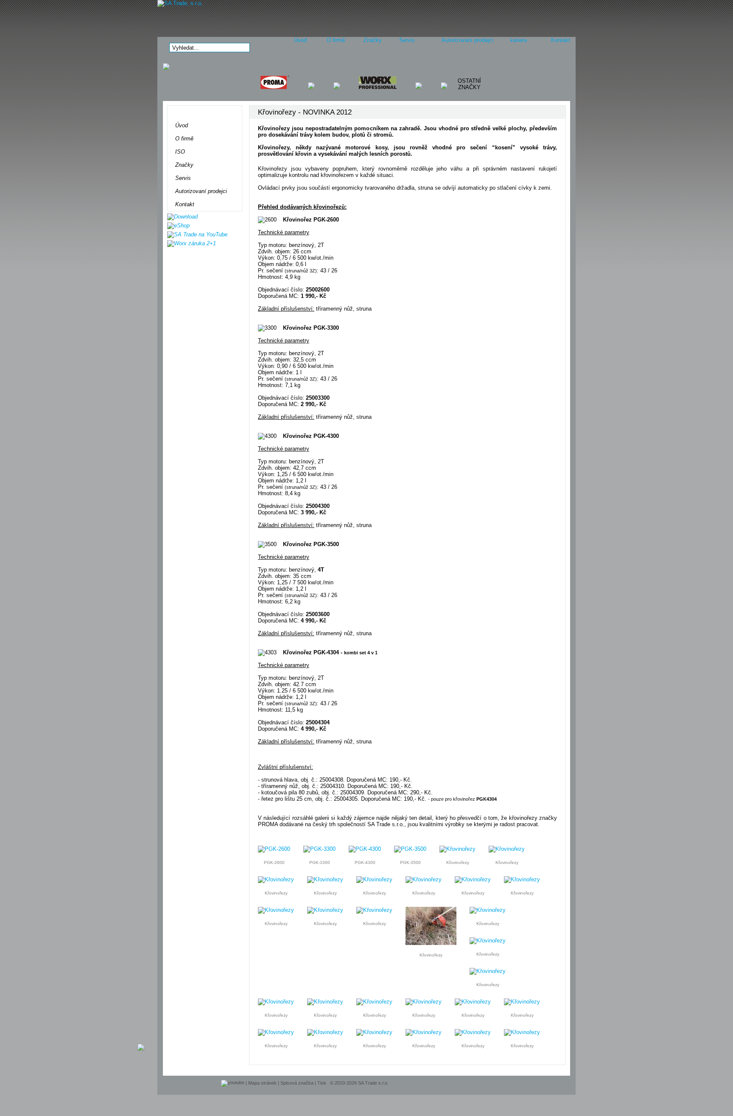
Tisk (321, 1082)
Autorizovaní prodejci (467, 40)
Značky (373, 40)
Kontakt (560, 40)
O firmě (336, 40)
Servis (407, 40)
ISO (180, 152)
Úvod (300, 40)
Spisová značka (296, 1082)
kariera (518, 40)
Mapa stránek (262, 1082)
